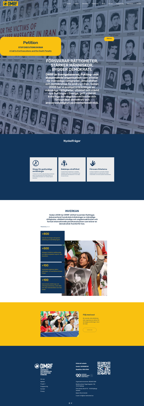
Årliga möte (95, 3)
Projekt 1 (43, 384)
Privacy (42, 391)
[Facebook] (71, 403)
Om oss (110, 3)
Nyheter (42, 381)
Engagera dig (120, 3)
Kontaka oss (89, 329)
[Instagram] (69, 403)
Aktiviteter (85, 3)
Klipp (103, 3)
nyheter (76, 3)
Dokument (130, 3)
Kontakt (139, 3)
